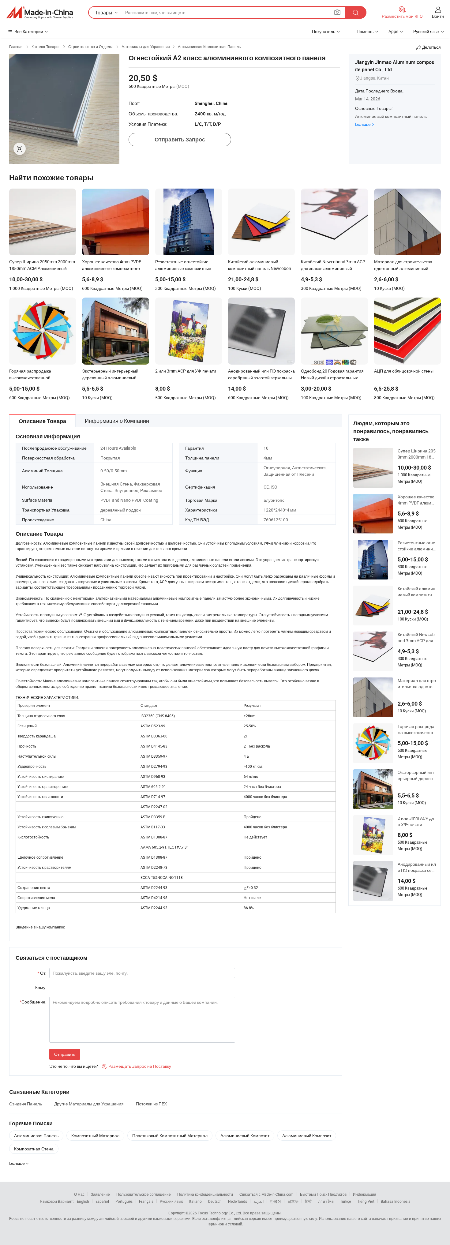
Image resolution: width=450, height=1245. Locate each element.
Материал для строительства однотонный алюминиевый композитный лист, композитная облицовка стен (417, 683)
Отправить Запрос (180, 139)
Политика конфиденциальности (205, 1194)
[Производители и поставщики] (39, 12)
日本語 (292, 1201)
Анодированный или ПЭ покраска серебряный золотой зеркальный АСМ (417, 867)
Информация (364, 1194)
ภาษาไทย (326, 1201)
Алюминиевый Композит (244, 1135)
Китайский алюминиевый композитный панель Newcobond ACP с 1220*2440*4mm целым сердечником (416, 592)
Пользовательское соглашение (143, 1194)
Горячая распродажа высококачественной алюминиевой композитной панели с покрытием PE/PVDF (416, 729)
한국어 (275, 1201)
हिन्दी (308, 1201)
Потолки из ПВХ (151, 1104)
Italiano (195, 1201)
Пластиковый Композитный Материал (170, 1135)
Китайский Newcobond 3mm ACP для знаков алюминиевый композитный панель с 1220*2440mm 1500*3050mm (417, 638)
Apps (393, 31)
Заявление (100, 1194)
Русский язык (171, 1201)
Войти (438, 16)
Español (102, 1201)
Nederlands (237, 1201)
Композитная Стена (34, 1149)
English (83, 1201)
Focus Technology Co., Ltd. (220, 1212)
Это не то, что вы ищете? (73, 1066)
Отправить (64, 1054)
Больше (363, 124)
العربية (258, 1201)
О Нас (79, 1194)
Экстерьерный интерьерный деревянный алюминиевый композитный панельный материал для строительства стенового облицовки (416, 775)
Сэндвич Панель (25, 1104)
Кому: (40, 987)
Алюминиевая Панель (36, 1135)
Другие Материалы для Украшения (89, 1104)
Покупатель (323, 31)
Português (124, 1201)
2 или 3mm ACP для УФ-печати (416, 821)
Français (146, 1201)
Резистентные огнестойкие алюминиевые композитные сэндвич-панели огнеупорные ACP (417, 546)
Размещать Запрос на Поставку (136, 1066)
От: (41, 973)
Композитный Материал (95, 1135)
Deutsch (215, 1201)
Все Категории (28, 31)
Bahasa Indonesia (396, 1201)
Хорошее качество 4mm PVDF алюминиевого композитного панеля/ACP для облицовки (417, 500)
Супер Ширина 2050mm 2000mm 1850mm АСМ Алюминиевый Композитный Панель (417, 454)
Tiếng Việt (365, 1201)
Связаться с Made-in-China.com (266, 1194)
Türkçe (345, 1201)
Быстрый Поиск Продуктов (323, 1194)
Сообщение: (33, 1002)
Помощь (365, 31)
